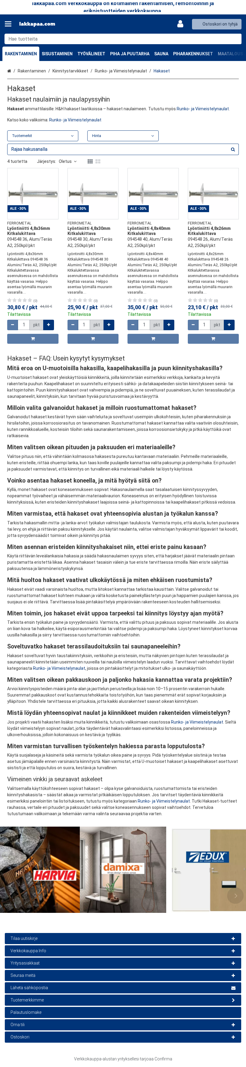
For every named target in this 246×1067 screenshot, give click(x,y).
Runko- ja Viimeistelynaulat (203, 108)
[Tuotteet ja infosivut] (9, 24)
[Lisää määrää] (48, 325)
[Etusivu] (37, 24)
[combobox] (123, 39)
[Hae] (236, 39)
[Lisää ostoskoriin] (32, 339)
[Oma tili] (182, 24)
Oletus (65, 161)
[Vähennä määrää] (12, 325)
